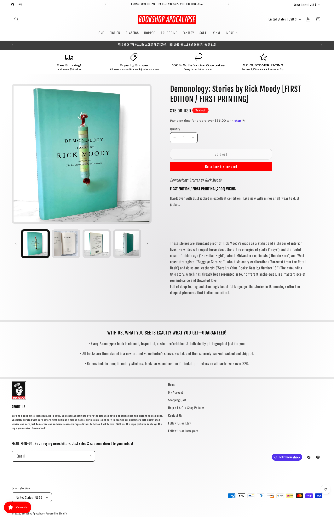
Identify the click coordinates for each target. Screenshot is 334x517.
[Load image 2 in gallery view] (66, 243)
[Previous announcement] (105, 4)
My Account (175, 392)
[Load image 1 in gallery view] (35, 243)
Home (171, 384)
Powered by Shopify (56, 513)
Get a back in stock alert (221, 166)
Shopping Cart (177, 399)
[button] (17, 19)
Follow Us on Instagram (183, 430)
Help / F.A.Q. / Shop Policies (186, 407)
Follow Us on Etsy (179, 423)
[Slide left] (16, 243)
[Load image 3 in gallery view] (97, 243)
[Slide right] (147, 243)
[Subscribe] (90, 456)
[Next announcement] (228, 4)
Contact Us (175, 415)
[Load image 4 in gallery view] (127, 243)
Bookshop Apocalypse (33, 513)
